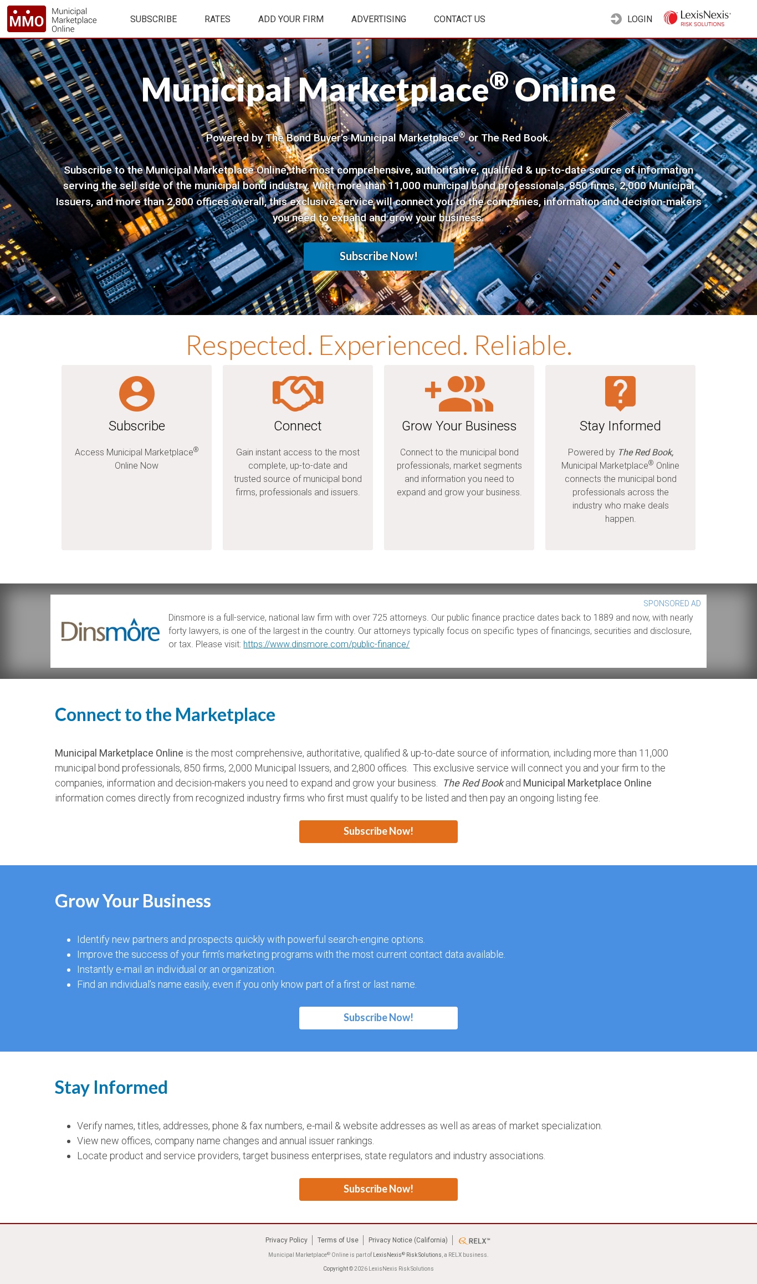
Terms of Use (338, 1240)
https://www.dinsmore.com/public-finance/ (326, 644)
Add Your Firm (291, 19)
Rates (217, 19)
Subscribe (153, 19)
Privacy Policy (286, 1240)
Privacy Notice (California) (408, 1240)
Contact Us (459, 19)
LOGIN (638, 19)
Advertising (378, 19)
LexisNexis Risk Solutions (407, 1255)
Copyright (335, 1269)
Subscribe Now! (379, 255)
